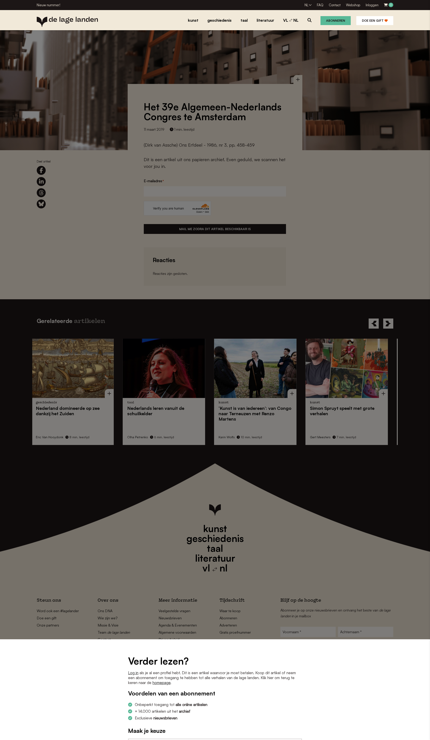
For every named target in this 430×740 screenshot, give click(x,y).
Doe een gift (373, 20)
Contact (335, 5)
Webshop (353, 5)
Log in (133, 672)
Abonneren (335, 20)
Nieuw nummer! (48, 5)
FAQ (320, 5)
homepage (161, 682)
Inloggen (372, 5)
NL (306, 5)
